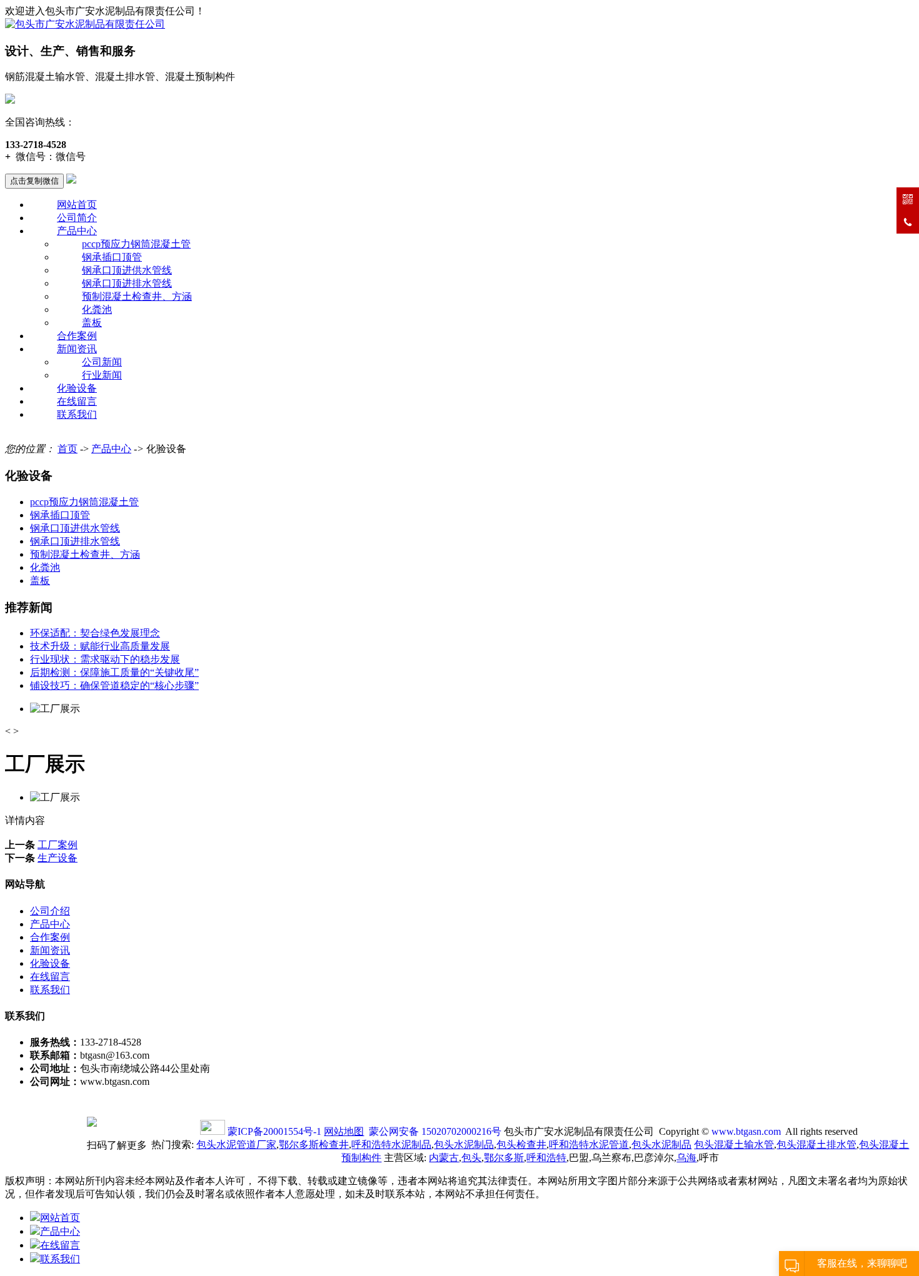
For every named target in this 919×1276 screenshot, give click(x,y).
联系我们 (77, 414)
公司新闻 (102, 362)
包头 (471, 1157)
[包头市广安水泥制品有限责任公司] (85, 24)
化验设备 (77, 388)
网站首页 (77, 204)
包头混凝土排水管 (816, 1144)
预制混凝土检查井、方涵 (137, 296)
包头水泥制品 (464, 1144)
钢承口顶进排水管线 (127, 283)
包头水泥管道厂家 (236, 1144)
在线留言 (77, 401)
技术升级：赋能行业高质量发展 (100, 646)
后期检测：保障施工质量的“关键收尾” (114, 672)
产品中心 (77, 230)
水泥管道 (589, 1144)
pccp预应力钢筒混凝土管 (136, 244)
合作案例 (77, 335)
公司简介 (77, 217)
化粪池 (97, 309)
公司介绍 (50, 911)
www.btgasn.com (746, 1131)
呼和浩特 (546, 1157)
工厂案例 (58, 844)
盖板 (92, 322)
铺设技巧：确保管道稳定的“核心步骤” (114, 685)
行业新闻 (102, 375)
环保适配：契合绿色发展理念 (95, 633)
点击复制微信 (34, 180)
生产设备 (58, 858)
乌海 (686, 1157)
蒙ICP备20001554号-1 (274, 1131)
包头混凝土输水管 (734, 1144)
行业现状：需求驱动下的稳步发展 (105, 659)
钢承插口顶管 (112, 257)
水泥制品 (391, 1144)
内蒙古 (444, 1157)
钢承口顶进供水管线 (127, 270)
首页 (68, 448)
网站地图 (344, 1131)
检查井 (314, 1144)
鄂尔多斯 (504, 1157)
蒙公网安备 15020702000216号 (435, 1131)
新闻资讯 (77, 349)
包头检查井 (521, 1144)
